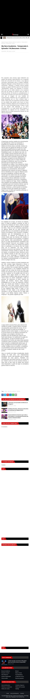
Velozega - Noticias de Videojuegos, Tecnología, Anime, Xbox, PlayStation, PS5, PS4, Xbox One (17, 696)
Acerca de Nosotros (5, 685)
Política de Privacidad (20, 687)
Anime (6, 391)
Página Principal (4, 42)
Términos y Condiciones (6, 687)
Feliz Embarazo (4, 674)
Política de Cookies (5, 688)
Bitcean (17, 671)
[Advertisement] (15, 16)
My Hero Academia (12, 391)
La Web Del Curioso (19, 676)
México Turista (18, 672)
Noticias (10, 42)
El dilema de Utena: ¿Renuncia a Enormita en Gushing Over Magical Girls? (18, 409)
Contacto (22, 693)
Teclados (3, 465)
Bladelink (4, 51)
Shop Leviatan (4, 678)
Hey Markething (18, 674)
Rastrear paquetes (19, 678)
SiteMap (17, 688)
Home (7, 693)
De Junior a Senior (5, 672)
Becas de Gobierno (5, 671)
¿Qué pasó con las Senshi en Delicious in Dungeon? (18, 403)
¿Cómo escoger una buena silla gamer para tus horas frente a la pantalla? (17, 661)
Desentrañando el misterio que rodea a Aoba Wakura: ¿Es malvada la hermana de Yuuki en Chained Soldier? (18, 416)
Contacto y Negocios (19, 685)
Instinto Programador (6, 676)
